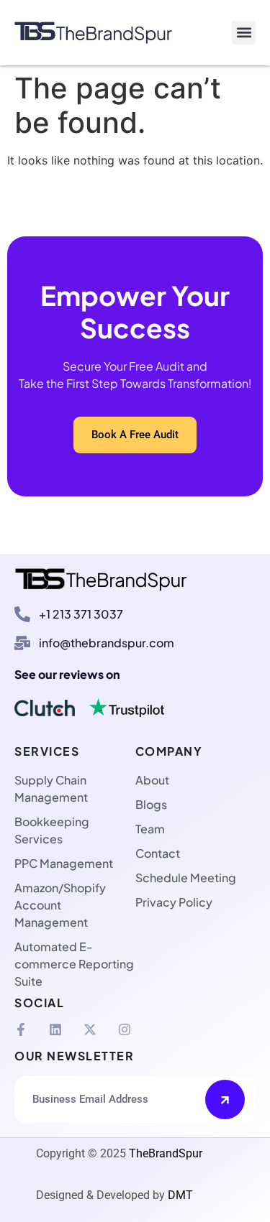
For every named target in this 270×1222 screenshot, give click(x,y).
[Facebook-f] (20, 1029)
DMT (180, 1195)
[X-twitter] (90, 1029)
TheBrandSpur (165, 1153)
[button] (244, 33)
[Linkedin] (55, 1029)
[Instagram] (124, 1029)
